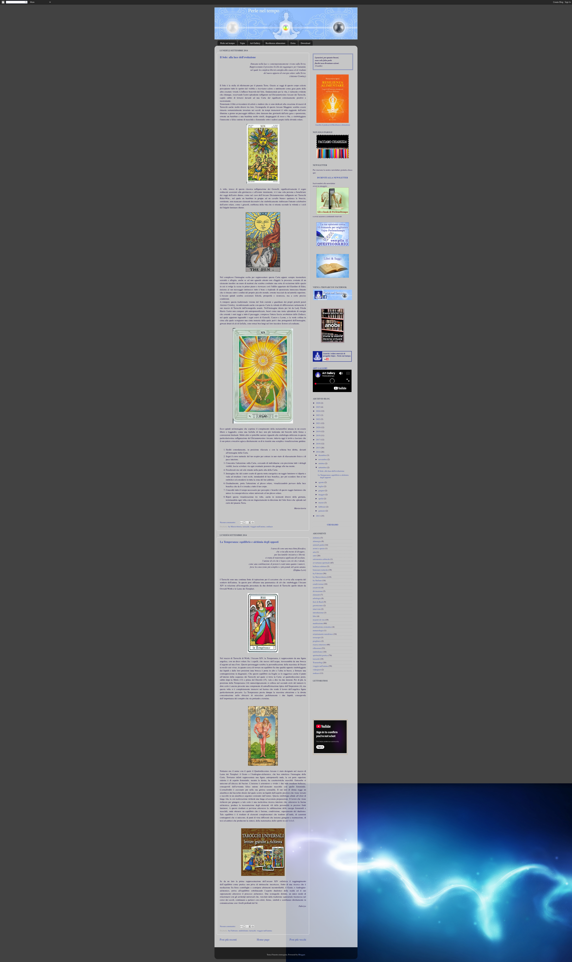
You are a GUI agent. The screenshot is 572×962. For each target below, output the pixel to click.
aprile (321, 498)
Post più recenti (228, 939)
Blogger (301, 954)
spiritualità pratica (320, 655)
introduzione (318, 612)
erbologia (317, 598)
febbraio (322, 506)
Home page (263, 939)
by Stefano (317, 580)
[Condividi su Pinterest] (252, 522)
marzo (321, 502)
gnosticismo (318, 605)
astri (314, 555)
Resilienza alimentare (275, 43)
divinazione (317, 591)
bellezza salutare (319, 566)
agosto (321, 482)
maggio (321, 494)
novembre (322, 459)
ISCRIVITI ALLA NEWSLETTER (332, 177)
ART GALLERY (320, 368)
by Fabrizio (233, 930)
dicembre (322, 455)
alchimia (316, 537)
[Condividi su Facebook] (249, 522)
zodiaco (269, 526)
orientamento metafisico (323, 634)
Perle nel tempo (227, 43)
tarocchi (246, 526)
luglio (321, 486)
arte (314, 552)
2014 (318, 451)
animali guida (318, 544)
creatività (317, 587)
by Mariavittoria (235, 526)
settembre (322, 467)
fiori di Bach (318, 601)
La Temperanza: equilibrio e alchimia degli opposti (249, 542)
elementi (316, 594)
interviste (317, 609)
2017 (318, 439)
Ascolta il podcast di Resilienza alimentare (332, 124)
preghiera (317, 641)
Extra (293, 43)
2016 (318, 443)
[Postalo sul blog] (244, 522)
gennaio (321, 510)
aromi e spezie (319, 548)
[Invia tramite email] (241, 522)
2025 (318, 407)
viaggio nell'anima (257, 526)
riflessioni (317, 648)
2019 (318, 431)
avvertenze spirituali (321, 562)
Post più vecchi (298, 939)
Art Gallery (255, 43)
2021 (318, 423)
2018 (318, 435)
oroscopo (316, 637)
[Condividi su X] (247, 522)
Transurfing (317, 662)
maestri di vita (319, 619)
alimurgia (317, 541)
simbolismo (243, 930)
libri (314, 616)
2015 (318, 447)
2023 (318, 415)
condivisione (318, 584)
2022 (318, 419)
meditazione (318, 623)
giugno (321, 490)
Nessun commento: (228, 522)
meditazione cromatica (322, 627)
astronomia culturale (321, 559)
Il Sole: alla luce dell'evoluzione (238, 57)
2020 (318, 427)
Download (305, 43)
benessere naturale (320, 569)
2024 (318, 411)
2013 (318, 515)
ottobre (321, 463)
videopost (317, 669)
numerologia (318, 630)
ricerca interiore (319, 644)
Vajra (242, 43)
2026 (318, 403)
